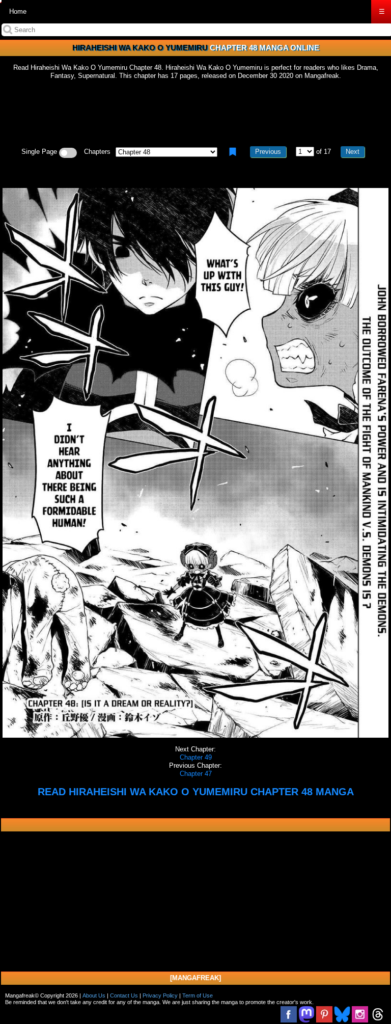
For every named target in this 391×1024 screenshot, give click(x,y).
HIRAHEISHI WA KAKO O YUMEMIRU (140, 47)
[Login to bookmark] (232, 151)
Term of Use (197, 995)
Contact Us (124, 995)
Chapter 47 (196, 773)
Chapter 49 (196, 757)
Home (17, 11)
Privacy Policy (160, 995)
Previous (268, 151)
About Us (93, 995)
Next (352, 151)
